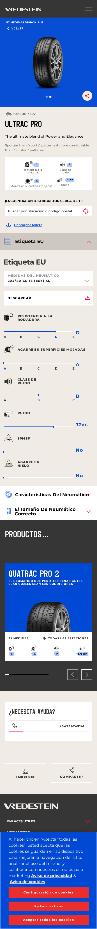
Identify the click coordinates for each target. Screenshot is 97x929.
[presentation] (72, 674)
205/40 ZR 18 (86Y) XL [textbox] (29, 281)
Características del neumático (52, 494)
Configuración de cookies (48, 892)
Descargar (19, 298)
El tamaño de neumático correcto (45, 511)
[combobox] (48, 282)
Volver (18, 28)
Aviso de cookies (27, 881)
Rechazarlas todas (48, 906)
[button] (46, 97)
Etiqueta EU (29, 241)
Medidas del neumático (33, 276)
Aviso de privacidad (51, 875)
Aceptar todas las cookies (48, 920)
